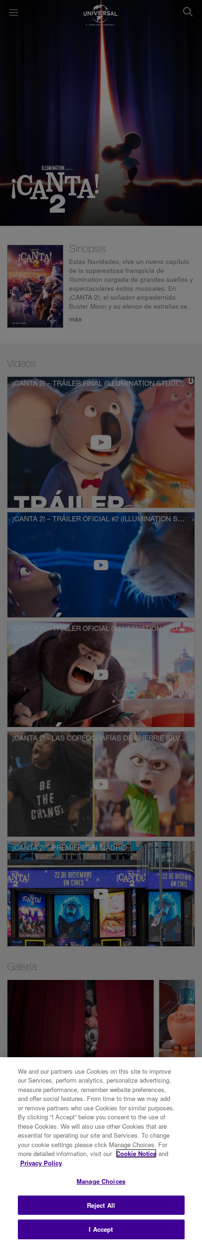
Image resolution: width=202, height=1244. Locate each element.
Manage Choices (101, 1181)
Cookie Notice (136, 1153)
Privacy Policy (41, 1162)
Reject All (101, 1205)
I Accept (101, 1229)
